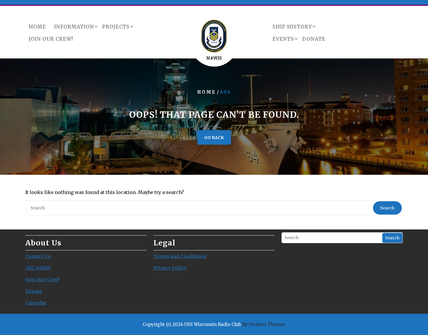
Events (283, 39)
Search (387, 208)
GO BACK (214, 137)
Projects (116, 27)
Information (74, 27)
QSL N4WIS (38, 268)
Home (37, 27)
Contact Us (38, 256)
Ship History (292, 27)
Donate (314, 39)
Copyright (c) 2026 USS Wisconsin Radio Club (214, 324)
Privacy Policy (170, 268)
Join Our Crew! (51, 39)
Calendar (36, 303)
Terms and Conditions (179, 256)
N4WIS (214, 58)
